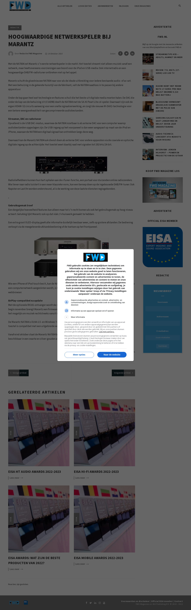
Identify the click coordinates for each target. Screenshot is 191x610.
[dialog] (95, 305)
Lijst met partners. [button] (106, 331)
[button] (95, 317)
